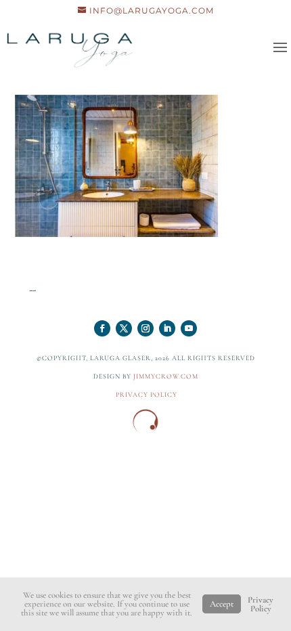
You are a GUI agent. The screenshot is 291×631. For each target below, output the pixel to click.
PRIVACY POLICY (146, 395)
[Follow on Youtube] (189, 328)
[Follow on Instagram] (145, 328)
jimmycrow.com (165, 376)
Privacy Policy (260, 604)
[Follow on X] (124, 328)
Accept (221, 604)
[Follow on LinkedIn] (167, 328)
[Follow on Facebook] (102, 328)
